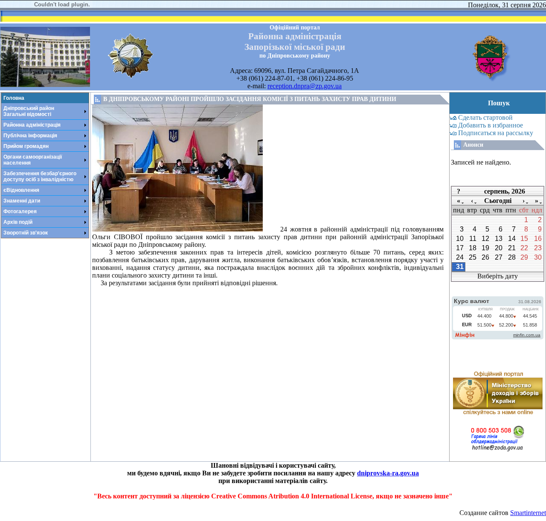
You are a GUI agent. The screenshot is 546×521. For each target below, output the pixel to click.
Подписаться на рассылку (495, 132)
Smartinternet (528, 512)
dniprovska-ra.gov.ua (388, 473)
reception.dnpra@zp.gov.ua (304, 86)
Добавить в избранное (490, 125)
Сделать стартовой (485, 117)
